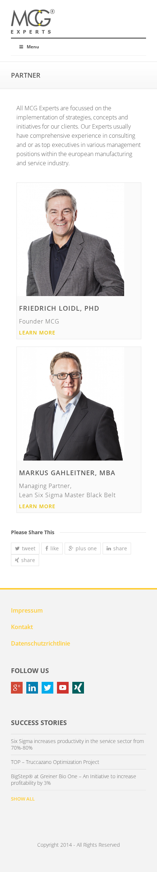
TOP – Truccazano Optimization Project (55, 762)
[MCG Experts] (33, 21)
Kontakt (22, 627)
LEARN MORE (37, 332)
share (120, 548)
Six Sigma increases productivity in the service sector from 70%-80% (77, 744)
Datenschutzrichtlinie (40, 643)
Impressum (27, 610)
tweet (28, 548)
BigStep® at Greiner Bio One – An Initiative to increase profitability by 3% (73, 779)
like (54, 548)
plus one (86, 548)
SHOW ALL (23, 798)
